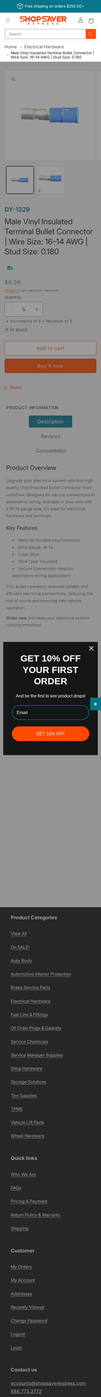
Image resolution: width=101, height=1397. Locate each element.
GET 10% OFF (50, 733)
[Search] (91, 34)
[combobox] (45, 34)
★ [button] (96, 704)
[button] (8, 20)
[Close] (91, 648)
